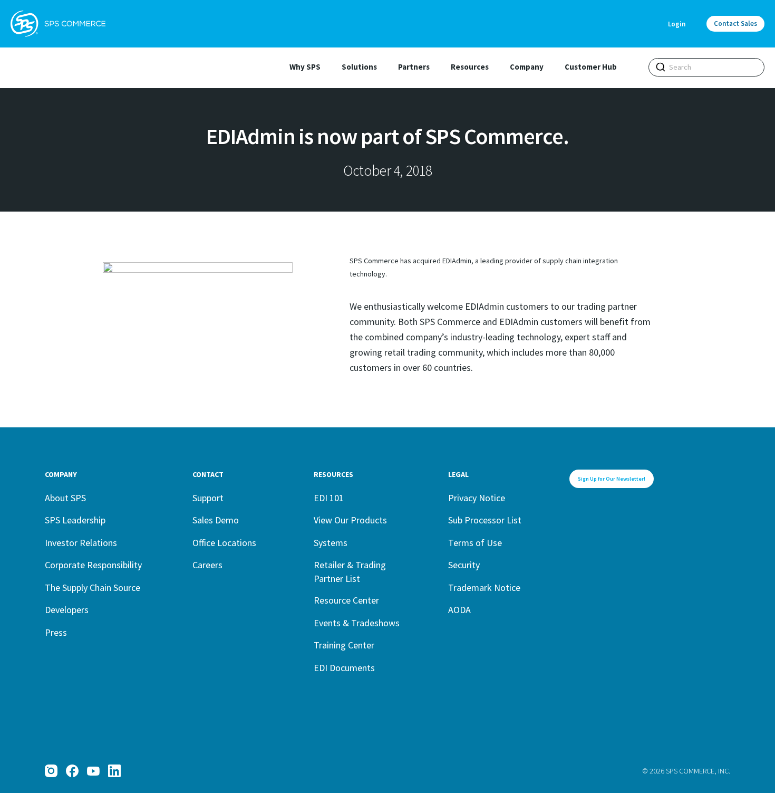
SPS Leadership (75, 520)
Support (208, 498)
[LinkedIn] (114, 771)
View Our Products (350, 520)
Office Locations (224, 543)
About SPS (65, 498)
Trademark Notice (484, 587)
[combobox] (706, 67)
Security (464, 565)
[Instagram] (51, 771)
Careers (207, 565)
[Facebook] (72, 771)
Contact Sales (735, 23)
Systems (330, 543)
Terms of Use (475, 543)
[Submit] (660, 67)
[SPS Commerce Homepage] (58, 24)
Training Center (344, 645)
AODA (459, 610)
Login (676, 24)
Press (56, 632)
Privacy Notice (476, 498)
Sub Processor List (484, 520)
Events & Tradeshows (357, 623)
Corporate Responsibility (93, 565)
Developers (67, 610)
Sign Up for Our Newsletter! (611, 478)
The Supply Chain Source (92, 587)
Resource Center (346, 600)
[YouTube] (93, 771)
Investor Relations (81, 543)
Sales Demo (215, 520)
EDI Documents (344, 668)
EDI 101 (329, 498)
